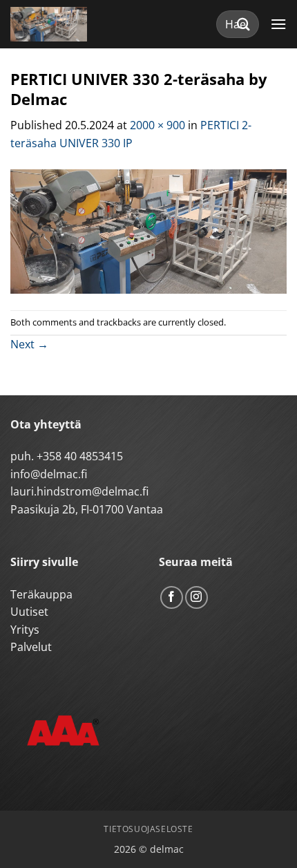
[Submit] (244, 23)
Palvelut (31, 646)
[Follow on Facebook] (171, 597)
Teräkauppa (41, 594)
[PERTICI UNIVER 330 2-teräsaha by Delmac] (148, 230)
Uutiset (29, 611)
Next (29, 344)
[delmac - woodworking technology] (72, 24)
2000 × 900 (157, 125)
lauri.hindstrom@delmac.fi (79, 491)
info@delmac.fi (48, 474)
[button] (278, 24)
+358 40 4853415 (80, 456)
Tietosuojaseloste (148, 829)
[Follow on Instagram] (196, 597)
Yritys (24, 629)
